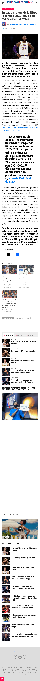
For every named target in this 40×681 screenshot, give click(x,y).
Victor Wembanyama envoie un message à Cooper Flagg (22, 371)
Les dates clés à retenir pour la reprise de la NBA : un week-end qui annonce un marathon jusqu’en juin (9, 303)
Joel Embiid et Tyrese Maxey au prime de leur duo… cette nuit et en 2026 (24, 598)
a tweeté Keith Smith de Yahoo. (18, 180)
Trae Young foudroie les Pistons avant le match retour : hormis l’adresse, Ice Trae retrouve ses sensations (9, 279)
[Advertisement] (20, 445)
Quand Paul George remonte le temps (22, 626)
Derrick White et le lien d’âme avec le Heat (24, 342)
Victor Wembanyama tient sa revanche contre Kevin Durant (22, 606)
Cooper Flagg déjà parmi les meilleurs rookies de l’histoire (22, 381)
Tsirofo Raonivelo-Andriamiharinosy (22, 24)
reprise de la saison (9, 321)
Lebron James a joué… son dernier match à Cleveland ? (24, 616)
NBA (28, 318)
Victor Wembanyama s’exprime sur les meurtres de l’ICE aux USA (24, 635)
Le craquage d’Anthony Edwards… (23, 351)
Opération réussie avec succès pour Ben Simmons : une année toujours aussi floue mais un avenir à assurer (26, 279)
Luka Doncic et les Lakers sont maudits (22, 362)
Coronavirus (20, 318)
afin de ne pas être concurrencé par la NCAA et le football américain (20, 129)
